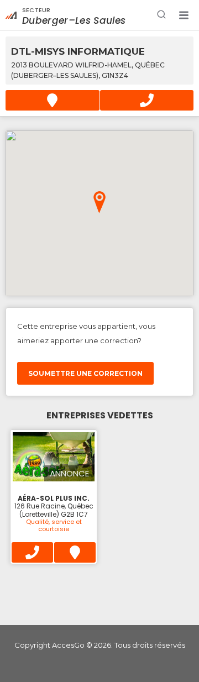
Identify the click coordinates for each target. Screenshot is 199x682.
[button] (183, 15)
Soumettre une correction (85, 373)
